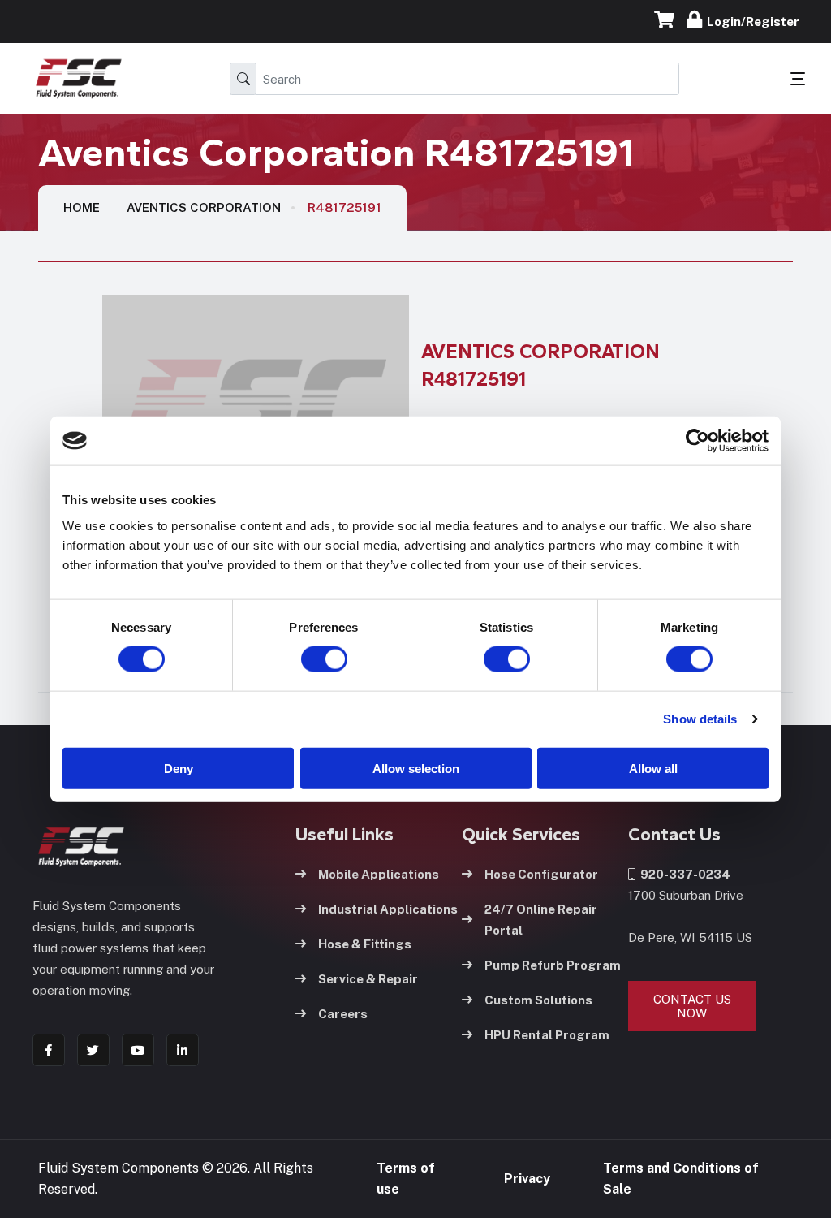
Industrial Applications (388, 909)
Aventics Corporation (204, 207)
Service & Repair (368, 979)
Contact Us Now (692, 1006)
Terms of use (406, 1178)
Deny (178, 768)
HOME (81, 207)
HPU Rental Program (546, 1035)
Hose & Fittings (364, 944)
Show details (700, 719)
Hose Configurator (541, 874)
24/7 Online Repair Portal (540, 919)
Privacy (527, 1178)
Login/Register (750, 21)
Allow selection (415, 768)
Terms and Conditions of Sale (681, 1178)
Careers (343, 1014)
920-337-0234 (682, 874)
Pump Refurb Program (552, 965)
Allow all (653, 768)
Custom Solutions (538, 1000)
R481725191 (344, 207)
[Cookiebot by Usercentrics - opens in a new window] (697, 441)
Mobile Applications (378, 874)
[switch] (308, 659)
